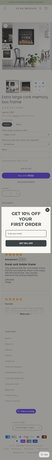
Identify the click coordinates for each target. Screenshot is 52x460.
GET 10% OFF (26, 243)
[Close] (47, 210)
